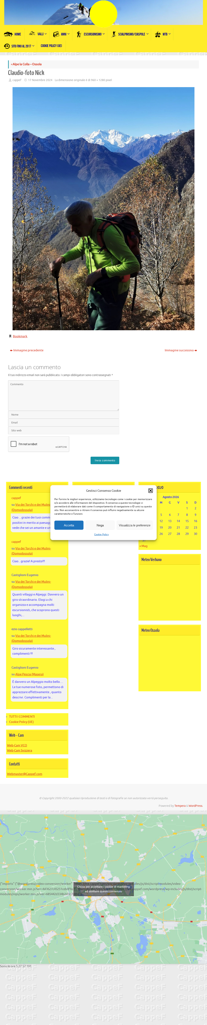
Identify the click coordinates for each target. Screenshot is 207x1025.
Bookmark (20, 336)
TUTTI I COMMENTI (22, 717)
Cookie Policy (101, 534)
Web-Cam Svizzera (19, 750)
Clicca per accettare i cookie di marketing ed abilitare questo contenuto (103, 889)
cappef (17, 80)
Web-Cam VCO (17, 745)
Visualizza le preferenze (134, 525)
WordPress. (196, 806)
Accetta (69, 525)
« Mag (143, 546)
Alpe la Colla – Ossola (26, 64)
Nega (100, 525)
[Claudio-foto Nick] (103, 208)
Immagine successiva (179, 350)
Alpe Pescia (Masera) (29, 674)
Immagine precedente (28, 350)
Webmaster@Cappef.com (24, 774)
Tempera (180, 806)
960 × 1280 (98, 80)
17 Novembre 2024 (40, 80)
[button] (151, 491)
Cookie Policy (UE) (21, 722)
